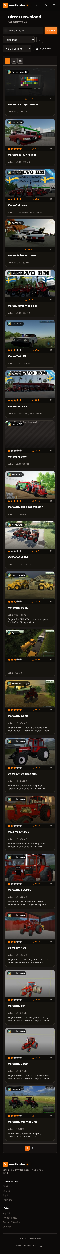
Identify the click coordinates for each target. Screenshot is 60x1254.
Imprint (6, 1213)
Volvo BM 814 (16, 1006)
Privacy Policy (10, 1217)
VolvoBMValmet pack (23, 306)
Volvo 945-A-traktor (22, 155)
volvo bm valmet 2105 (22, 774)
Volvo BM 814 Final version (25, 507)
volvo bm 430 (17, 948)
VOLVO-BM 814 (18, 557)
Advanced (45, 48)
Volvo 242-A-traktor (22, 255)
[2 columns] (14, 61)
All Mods (7, 1186)
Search (51, 30)
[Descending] (39, 40)
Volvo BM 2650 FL (19, 890)
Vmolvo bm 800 (18, 832)
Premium (7, 1199)
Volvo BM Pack (18, 608)
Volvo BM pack (18, 716)
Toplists (7, 1195)
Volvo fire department (23, 105)
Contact (7, 1226)
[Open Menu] (54, 5)
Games (6, 1190)
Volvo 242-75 (17, 356)
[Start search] (37, 5)
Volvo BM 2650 (18, 1064)
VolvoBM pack (17, 205)
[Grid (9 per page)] (20, 61)
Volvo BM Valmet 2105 (23, 1122)
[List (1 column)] (7, 61)
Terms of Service (11, 1222)
